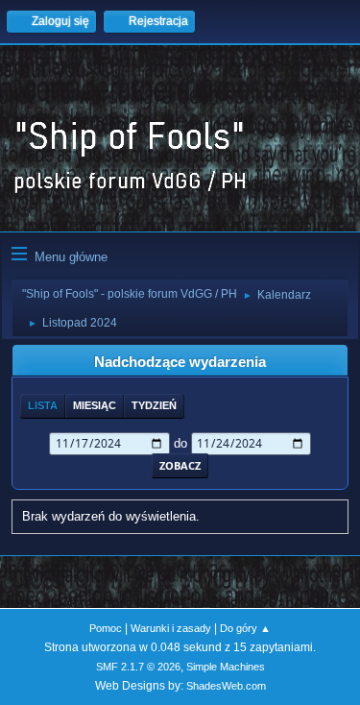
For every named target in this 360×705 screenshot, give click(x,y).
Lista (43, 405)
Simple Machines (225, 666)
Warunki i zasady (171, 628)
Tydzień (154, 405)
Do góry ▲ (245, 628)
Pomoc (105, 628)
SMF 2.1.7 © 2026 (138, 666)
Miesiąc (94, 405)
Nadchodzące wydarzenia (180, 362)
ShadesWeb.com (226, 686)
